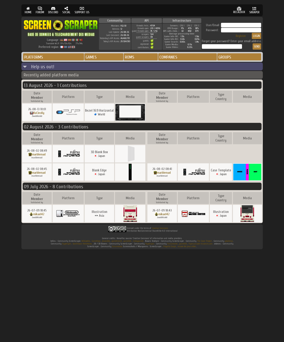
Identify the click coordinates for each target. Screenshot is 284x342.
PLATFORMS (33, 57)
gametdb (127, 241)
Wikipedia (85, 241)
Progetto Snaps (169, 246)
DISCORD (53, 12)
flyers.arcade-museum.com (200, 243)
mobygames (138, 241)
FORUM (40, 12)
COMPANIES (168, 57)
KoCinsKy (38, 113)
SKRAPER (254, 12)
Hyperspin (66, 243)
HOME (28, 12)
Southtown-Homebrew (82, 243)
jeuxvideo (106, 241)
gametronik (117, 241)
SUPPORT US (82, 12)
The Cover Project (204, 241)
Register (241, 36)
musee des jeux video (187, 246)
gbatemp (229, 241)
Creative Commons (160, 228)
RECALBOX (239, 12)
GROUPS (225, 57)
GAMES (91, 57)
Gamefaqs (96, 241)
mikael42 (38, 214)
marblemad (39, 154)
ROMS (129, 57)
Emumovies (172, 243)
